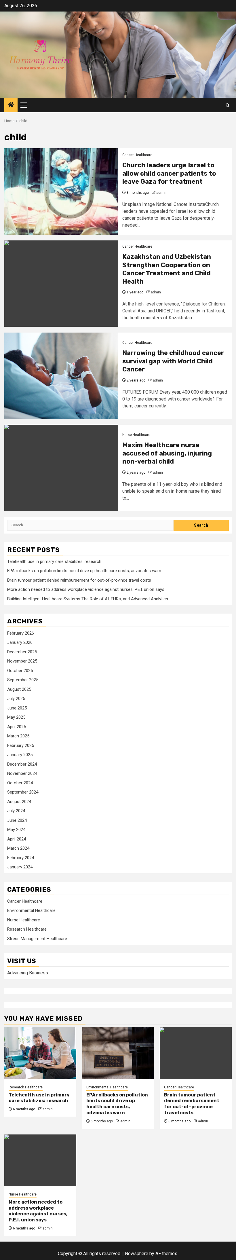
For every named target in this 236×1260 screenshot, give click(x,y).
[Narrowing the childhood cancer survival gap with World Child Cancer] (61, 376)
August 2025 (19, 689)
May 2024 (16, 829)
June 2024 (17, 820)
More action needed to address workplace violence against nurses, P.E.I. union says (85, 589)
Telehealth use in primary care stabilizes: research (54, 561)
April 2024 (16, 839)
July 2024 (16, 810)
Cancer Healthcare (137, 155)
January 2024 (20, 867)
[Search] (227, 105)
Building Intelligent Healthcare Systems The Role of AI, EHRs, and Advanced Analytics (87, 598)
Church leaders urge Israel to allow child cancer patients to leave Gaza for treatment (169, 173)
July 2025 (16, 698)
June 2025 (17, 708)
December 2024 (22, 764)
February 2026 (20, 633)
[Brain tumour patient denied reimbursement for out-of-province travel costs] (196, 1053)
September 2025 (22, 679)
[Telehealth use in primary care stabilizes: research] (40, 1053)
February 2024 (20, 857)
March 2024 (18, 848)
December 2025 (22, 651)
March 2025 (18, 736)
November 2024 (22, 773)
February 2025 (20, 745)
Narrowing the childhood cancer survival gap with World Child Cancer (173, 361)
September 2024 (22, 792)
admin (161, 193)
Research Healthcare (27, 929)
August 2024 (19, 801)
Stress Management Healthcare (37, 938)
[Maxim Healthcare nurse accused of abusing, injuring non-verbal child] (61, 468)
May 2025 (16, 717)
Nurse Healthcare (136, 435)
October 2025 (20, 670)
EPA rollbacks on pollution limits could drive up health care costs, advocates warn (84, 570)
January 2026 (20, 642)
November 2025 (22, 661)
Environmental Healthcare (31, 910)
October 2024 (20, 782)
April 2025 (16, 726)
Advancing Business (27, 973)
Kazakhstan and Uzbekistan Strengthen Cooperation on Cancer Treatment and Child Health (166, 269)
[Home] (11, 105)
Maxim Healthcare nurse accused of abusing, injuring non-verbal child (167, 453)
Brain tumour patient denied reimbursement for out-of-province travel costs (79, 580)
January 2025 (20, 754)
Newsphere (136, 1253)
